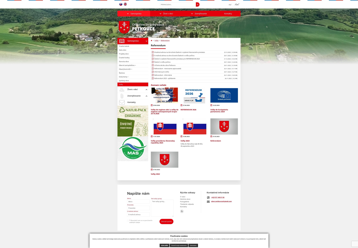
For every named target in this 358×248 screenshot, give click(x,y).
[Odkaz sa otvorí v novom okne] (182, 211)
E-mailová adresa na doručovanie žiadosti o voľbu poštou (174, 55)
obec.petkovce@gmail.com (221, 201)
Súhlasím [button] (164, 245)
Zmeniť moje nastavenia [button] (179, 245)
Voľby (121, 84)
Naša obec (122, 50)
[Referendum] (224, 126)
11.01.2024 (156, 136)
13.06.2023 (186, 136)
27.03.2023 (216, 136)
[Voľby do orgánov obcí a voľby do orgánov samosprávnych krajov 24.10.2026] (164, 95)
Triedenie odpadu (187, 204)
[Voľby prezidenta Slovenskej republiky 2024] (164, 126)
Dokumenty (123, 77)
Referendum (165, 40)
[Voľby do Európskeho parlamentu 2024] (224, 95)
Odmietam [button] (193, 245)
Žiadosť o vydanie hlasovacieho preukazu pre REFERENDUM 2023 (177, 59)
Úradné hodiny (124, 58)
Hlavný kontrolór (125, 69)
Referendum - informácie (163, 75)
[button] (133, 13)
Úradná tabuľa (124, 46)
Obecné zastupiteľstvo (127, 65)
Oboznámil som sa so (140, 221)
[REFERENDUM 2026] (194, 95)
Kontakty (228, 13)
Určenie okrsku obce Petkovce (164, 65)
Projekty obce (124, 54)
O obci (182, 197)
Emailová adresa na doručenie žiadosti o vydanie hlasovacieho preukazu (179, 52)
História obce (185, 199)
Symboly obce (124, 81)
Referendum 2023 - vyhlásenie (164, 78)
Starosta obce (124, 61)
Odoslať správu (166, 221)
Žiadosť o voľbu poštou (162, 62)
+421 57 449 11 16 (217, 197)
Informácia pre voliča (161, 72)
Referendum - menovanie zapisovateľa (167, 69)
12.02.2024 (216, 105)
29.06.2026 (156, 105)
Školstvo (122, 73)
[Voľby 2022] (164, 160)
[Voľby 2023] (194, 126)
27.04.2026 (186, 105)
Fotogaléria (184, 202)
